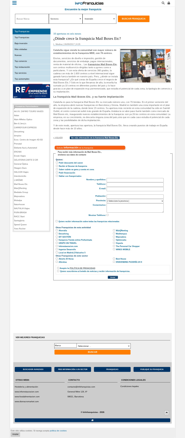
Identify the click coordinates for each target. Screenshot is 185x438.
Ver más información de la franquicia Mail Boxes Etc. (95, 138)
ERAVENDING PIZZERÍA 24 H (129, 262)
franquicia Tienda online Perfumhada (75, 240)
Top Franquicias (22, 37)
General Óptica (21, 164)
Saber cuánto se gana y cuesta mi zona (76, 169)
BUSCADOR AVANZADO (33, 369)
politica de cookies (58, 430)
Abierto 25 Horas (66, 259)
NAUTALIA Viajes (22, 208)
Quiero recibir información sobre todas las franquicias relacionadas (89, 221)
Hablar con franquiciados (70, 176)
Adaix (16, 115)
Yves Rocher (20, 228)
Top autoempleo (22, 79)
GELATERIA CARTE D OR (26, 160)
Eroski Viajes (20, 156)
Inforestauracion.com (68, 246)
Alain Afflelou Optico (23, 119)
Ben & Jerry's (20, 123)
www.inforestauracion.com (27, 391)
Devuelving (64, 234)
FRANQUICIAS (112, 369)
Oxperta (119, 243)
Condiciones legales (129, 386)
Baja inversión (21, 43)
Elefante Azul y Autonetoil (25, 148)
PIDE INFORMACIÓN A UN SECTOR (72, 369)
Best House (121, 259)
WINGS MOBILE (123, 249)
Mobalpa (18, 200)
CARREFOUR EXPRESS (25, 127)
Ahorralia (63, 230)
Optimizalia (121, 240)
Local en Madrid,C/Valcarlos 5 (72, 253)
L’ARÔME (18, 180)
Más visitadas (21, 49)
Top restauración (22, 67)
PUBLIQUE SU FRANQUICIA (152, 369)
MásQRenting (122, 230)
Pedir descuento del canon (71, 163)
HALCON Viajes (21, 172)
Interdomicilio (20, 176)
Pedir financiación (67, 173)
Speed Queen (20, 224)
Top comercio (21, 61)
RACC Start (19, 216)
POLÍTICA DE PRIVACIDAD (82, 268)
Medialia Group (21, 192)
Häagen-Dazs (20, 168)
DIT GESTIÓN (65, 237)
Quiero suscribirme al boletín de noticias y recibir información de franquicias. (95, 271)
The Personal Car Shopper (128, 246)
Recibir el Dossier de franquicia (73, 166)
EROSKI (18, 152)
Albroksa (63, 262)
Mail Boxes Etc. (21, 184)
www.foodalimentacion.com (27, 396)
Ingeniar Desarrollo (67, 249)
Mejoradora (121, 237)
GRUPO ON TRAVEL (68, 243)
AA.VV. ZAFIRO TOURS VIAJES (28, 111)
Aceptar (15, 434)
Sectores (54, 19)
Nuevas (18, 55)
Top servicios (20, 73)
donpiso (17, 135)
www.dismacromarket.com (27, 401)
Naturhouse (19, 204)
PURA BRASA (20, 212)
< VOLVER (58, 138)
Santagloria (19, 220)
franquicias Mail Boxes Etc (102, 64)
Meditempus (121, 234)
